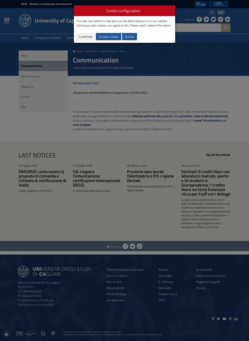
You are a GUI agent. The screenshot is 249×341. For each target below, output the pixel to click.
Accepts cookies (109, 36)
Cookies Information (158, 25)
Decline (129, 36)
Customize (85, 36)
